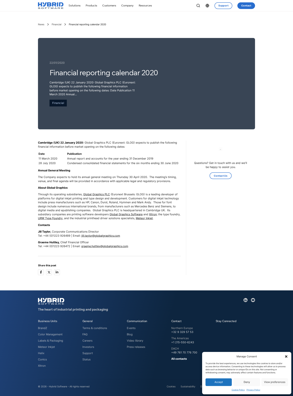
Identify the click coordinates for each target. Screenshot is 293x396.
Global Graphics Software (126, 214)
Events (131, 328)
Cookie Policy (238, 390)
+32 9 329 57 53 (182, 332)
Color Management (50, 334)
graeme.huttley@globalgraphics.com (104, 246)
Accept (218, 382)
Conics (42, 359)
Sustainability (188, 386)
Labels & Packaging (50, 340)
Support (223, 5)
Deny (247, 382)
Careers (87, 340)
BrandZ (42, 328)
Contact (246, 5)
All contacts (179, 358)
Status (86, 359)
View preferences (274, 382)
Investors (88, 347)
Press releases (136, 347)
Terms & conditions (94, 328)
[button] (286, 356)
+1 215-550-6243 (182, 342)
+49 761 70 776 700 (184, 352)
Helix (41, 353)
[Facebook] (41, 272)
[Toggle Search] (198, 6)
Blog (130, 334)
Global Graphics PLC (96, 194)
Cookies (171, 386)
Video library (135, 340)
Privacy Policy (253, 390)
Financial (56, 24)
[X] (49, 272)
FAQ (84, 334)
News (41, 24)
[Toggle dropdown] (75, 5)
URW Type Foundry (50, 218)
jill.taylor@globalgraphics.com (100, 235)
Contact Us (220, 175)
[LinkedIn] (57, 272)
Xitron (153, 214)
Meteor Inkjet (144, 218)
